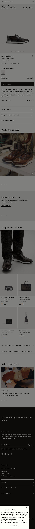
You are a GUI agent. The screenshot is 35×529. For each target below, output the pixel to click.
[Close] (27, 507)
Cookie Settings (15, 525)
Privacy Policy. (22, 522)
